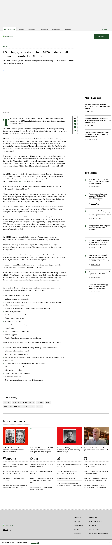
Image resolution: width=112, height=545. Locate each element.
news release (21, 181)
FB (90, 538)
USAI (47, 403)
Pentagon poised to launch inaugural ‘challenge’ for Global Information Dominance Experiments (98, 197)
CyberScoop (44, 29)
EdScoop (67, 29)
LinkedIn (97, 538)
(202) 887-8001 (94, 529)
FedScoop (32, 29)
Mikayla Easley (96, 247)
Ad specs (92, 525)
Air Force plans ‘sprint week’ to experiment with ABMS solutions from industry (99, 242)
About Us (6, 529)
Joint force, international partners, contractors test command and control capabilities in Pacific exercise (99, 258)
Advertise (104, 29)
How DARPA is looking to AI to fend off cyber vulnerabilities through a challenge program (42, 450)
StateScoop (56, 29)
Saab (25, 406)
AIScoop (22, 29)
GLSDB (39, 406)
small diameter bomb (12, 406)
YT (100, 538)
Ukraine (7, 403)
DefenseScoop (9, 29)
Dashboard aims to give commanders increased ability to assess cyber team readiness (100, 213)
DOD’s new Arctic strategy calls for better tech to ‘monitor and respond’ (98, 287)
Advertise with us (95, 521)
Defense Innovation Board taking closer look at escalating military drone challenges (97, 134)
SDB (32, 406)
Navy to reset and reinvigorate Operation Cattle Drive (100, 273)
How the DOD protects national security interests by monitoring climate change (69, 450)
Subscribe (102, 36)
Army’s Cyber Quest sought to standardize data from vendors (100, 228)
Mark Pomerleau (96, 218)
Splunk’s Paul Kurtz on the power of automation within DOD (96, 449)
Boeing (40, 403)
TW (93, 538)
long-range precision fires (23, 403)
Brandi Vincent (92, 140)
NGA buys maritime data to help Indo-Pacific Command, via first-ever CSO (99, 181)
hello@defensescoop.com (99, 534)
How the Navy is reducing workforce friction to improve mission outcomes (13, 450)
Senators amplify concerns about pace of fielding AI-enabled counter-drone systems (98, 120)
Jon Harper (8, 66)
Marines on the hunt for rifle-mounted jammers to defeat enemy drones (97, 106)
